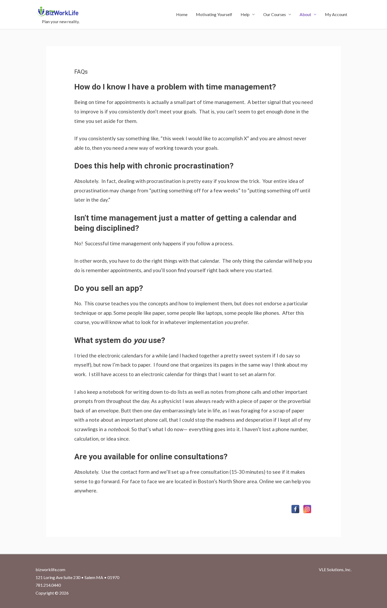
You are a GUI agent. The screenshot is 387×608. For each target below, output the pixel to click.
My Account (336, 14)
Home (181, 14)
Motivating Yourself (214, 14)
